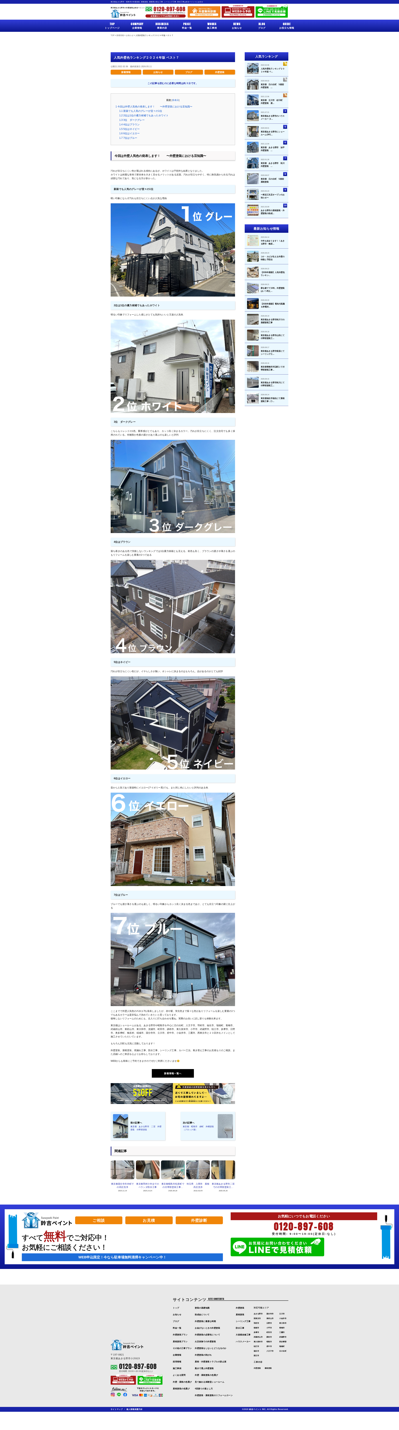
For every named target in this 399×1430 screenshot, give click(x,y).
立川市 (282, 1314)
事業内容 (162, 25)
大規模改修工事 (243, 1334)
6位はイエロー (130, 133)
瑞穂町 (282, 1346)
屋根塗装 (240, 1314)
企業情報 (137, 25)
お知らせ (237, 25)
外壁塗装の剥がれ (203, 1355)
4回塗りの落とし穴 (204, 1388)
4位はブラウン (130, 124)
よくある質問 (179, 1375)
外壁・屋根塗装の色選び (206, 1375)
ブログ (262, 25)
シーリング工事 (243, 1321)
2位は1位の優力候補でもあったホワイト (143, 115)
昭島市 (269, 1342)
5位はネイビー (129, 129)
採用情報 (177, 1361)
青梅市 (282, 1328)
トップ (176, 1308)
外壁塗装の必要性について (207, 1334)
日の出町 (282, 1351)
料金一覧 (187, 25)
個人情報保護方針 (134, 1409)
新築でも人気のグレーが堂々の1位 (140, 111)
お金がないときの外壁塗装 (207, 1328)
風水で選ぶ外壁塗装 (204, 1368)
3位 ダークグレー (132, 120)
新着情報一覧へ (173, 1073)
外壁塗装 (219, 72)
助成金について (202, 1314)
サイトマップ (117, 1409)
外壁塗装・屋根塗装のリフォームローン (214, 1395)
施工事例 (212, 25)
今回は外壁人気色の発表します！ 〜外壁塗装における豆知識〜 (153, 106)
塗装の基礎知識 (202, 1308)
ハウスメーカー (243, 1341)
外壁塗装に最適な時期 (205, 1321)
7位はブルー (129, 138)
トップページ (112, 25)
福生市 (256, 1351)
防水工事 (240, 1328)
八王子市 (270, 1351)
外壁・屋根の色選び (182, 1382)
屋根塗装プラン (180, 1341)
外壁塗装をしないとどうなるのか (210, 1348)
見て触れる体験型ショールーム (209, 1382)
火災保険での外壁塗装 (205, 1341)
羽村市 (256, 1323)
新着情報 (126, 72)
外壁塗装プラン (180, 1334)
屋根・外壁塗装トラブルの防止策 (210, 1361)
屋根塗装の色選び (181, 1388)
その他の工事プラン (182, 1348)
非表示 (175, 100)
